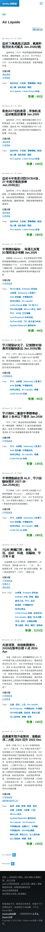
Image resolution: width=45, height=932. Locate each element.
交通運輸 (6, 78)
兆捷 (12, 705)
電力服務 (19, 625)
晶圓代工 (26, 826)
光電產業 (6, 699)
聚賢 (29, 806)
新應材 (18, 605)
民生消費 (37, 617)
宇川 (12, 313)
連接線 (39, 625)
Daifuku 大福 (21, 597)
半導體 (39, 709)
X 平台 (36, 913)
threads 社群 (7, 917)
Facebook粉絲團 (9, 913)
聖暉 (23, 806)
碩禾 (23, 621)
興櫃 (36, 390)
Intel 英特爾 (15, 297)
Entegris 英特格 (29, 289)
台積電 (13, 293)
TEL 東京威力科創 (32, 321)
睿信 (27, 625)
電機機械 (32, 83)
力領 (33, 810)
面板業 (27, 713)
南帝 (39, 309)
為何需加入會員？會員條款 (14, 894)
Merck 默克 (15, 289)
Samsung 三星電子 (27, 293)
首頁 (4, 14)
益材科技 (14, 83)
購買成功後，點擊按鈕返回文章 (16, 887)
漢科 (35, 806)
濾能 (37, 597)
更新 (30, 717)
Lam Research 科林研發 (21, 317)
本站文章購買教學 (10, 890)
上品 (23, 705)
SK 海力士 (33, 305)
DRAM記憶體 (16, 309)
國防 (30, 87)
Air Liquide (15, 91)
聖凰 (31, 597)
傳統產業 (6, 74)
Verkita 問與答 (9, 4)
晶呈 (33, 601)
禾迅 (17, 621)
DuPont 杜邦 (16, 321)
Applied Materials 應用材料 (23, 325)
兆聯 (12, 810)
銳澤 (12, 806)
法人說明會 (15, 717)
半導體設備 (15, 826)
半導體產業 (7, 284)
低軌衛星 (22, 87)
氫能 (39, 83)
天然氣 (23, 83)
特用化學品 (15, 301)
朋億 (18, 806)
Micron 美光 (29, 309)
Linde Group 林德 (30, 91)
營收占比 (24, 834)
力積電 (27, 810)
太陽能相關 (32, 621)
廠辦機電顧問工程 (10, 801)
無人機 (13, 87)
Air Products (16, 709)
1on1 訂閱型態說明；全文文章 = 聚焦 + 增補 (22, 884)
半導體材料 (27, 297)
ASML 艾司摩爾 (23, 313)
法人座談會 (15, 839)
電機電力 (6, 584)
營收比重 (36, 713)
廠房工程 (19, 601)
